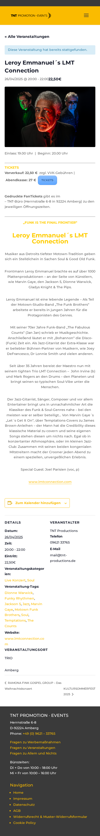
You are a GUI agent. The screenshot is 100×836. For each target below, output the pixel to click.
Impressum (22, 799)
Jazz (26, 604)
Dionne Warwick (19, 593)
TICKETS (47, 180)
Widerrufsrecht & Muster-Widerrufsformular (50, 817)
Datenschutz (24, 805)
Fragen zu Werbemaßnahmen (35, 742)
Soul (30, 580)
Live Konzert (15, 580)
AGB (17, 811)
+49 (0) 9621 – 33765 (39, 733)
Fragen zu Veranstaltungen (32, 748)
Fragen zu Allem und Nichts (33, 753)
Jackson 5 (13, 604)
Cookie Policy (24, 823)
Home (18, 792)
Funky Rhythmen (19, 598)
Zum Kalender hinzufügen (38, 503)
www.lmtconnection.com (50, 482)
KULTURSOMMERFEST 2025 (79, 691)
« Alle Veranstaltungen (27, 36)
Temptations (15, 620)
